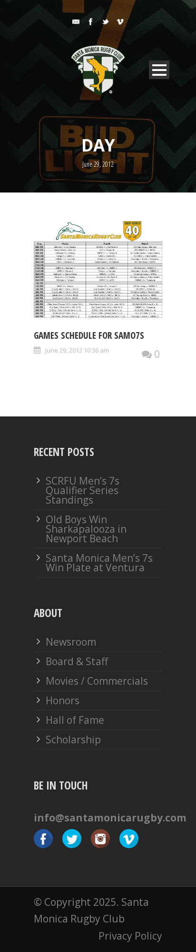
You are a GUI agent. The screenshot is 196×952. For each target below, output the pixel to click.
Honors (62, 700)
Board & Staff (77, 661)
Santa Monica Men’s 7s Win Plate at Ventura (99, 562)
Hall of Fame (75, 720)
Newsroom (71, 641)
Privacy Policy (130, 935)
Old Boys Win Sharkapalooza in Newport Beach (86, 529)
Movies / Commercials (97, 681)
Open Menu (159, 70)
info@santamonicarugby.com (110, 817)
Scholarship (73, 739)
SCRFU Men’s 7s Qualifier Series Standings (82, 490)
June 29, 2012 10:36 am (77, 350)
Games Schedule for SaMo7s (89, 335)
